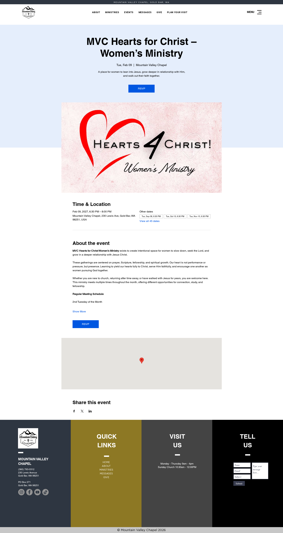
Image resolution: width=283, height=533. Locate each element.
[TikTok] (45, 492)
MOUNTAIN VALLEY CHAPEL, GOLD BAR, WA (141, 2)
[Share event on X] (82, 411)
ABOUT (106, 466)
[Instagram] (21, 492)
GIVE (106, 477)
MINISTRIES (106, 469)
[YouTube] (37, 492)
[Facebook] (29, 492)
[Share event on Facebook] (74, 411)
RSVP (141, 88)
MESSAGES (106, 473)
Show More (79, 311)
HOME (106, 462)
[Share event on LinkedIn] (90, 411)
